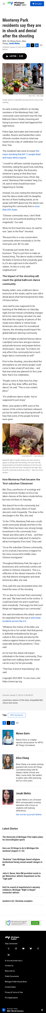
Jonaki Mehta (14, 43)
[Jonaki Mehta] (7, 797)
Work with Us (10, 971)
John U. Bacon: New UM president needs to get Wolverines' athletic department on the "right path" (21, 876)
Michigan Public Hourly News (16, 982)
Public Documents (12, 976)
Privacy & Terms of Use (14, 992)
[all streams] (42, 1010)
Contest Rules (10, 987)
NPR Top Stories (16, 715)
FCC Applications (11, 998)
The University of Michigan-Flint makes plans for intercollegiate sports (22, 838)
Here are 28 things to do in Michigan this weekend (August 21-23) (20, 849)
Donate (38, 4)
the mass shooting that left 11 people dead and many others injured (21, 154)
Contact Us (9, 966)
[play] (3, 1010)
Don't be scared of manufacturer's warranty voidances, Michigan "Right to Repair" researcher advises (21, 890)
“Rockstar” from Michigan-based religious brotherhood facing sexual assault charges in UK (22, 862)
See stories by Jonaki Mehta (28, 814)
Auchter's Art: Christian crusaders (17, 901)
